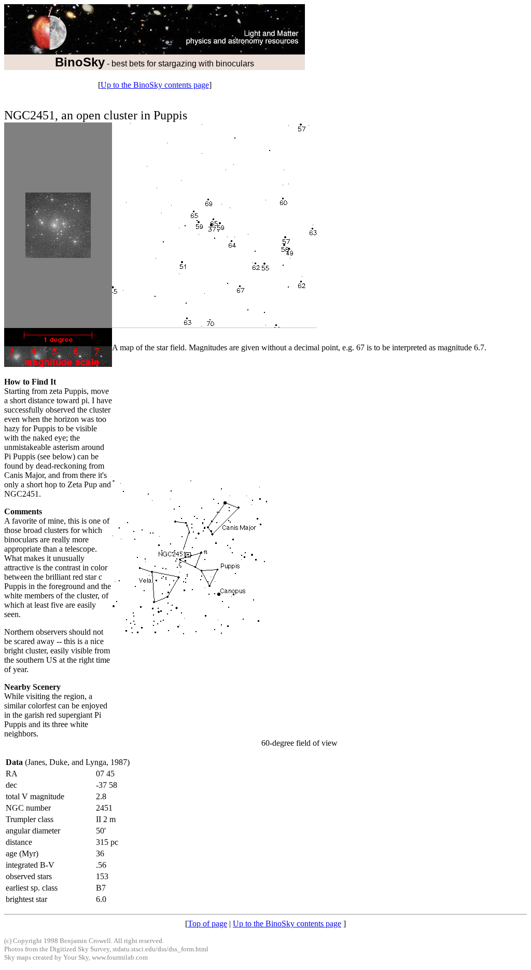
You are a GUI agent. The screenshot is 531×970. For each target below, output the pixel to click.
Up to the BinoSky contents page (155, 84)
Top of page (207, 923)
